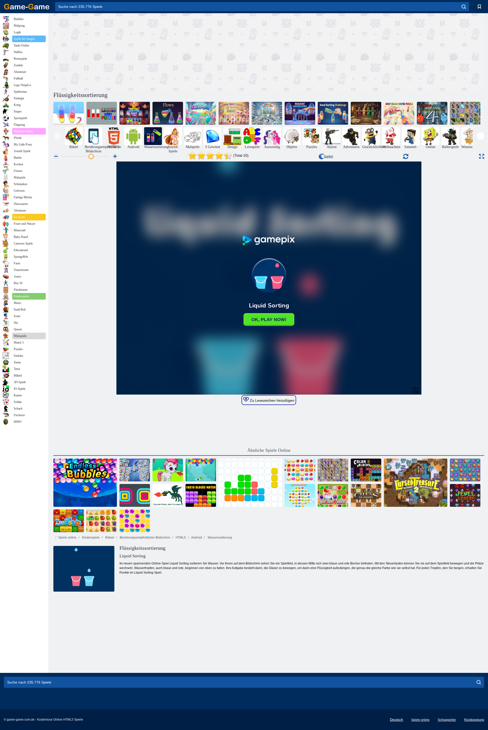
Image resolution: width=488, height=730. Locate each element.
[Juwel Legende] (465, 495)
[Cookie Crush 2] (300, 470)
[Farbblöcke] (366, 470)
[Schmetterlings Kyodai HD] (333, 470)
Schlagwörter (447, 720)
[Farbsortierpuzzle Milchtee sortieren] (234, 113)
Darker (328, 156)
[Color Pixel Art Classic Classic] (167, 495)
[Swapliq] (201, 113)
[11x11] (250, 483)
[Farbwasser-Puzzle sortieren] (399, 113)
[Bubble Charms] (201, 470)
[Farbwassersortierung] (267, 113)
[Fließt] (167, 113)
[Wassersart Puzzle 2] (68, 113)
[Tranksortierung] (366, 113)
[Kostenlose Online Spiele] (27, 6)
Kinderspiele (90, 537)
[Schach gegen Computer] (366, 495)
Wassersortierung (219, 537)
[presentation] (57, 136)
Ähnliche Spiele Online (269, 450)
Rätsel (109, 537)
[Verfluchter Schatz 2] (415, 483)
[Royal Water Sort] (134, 113)
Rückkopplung (474, 720)
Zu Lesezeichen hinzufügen (271, 400)
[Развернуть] (481, 156)
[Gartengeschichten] (333, 495)
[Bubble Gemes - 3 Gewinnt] (167, 470)
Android (196, 537)
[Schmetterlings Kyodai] (465, 113)
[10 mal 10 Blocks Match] (201, 495)
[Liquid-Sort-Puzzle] (101, 113)
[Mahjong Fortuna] (134, 470)
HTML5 (180, 537)
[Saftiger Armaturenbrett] (101, 520)
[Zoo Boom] (68, 520)
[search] (463, 6)
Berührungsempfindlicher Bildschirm (144, 537)
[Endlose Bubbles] (85, 483)
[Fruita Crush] (465, 470)
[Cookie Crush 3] (300, 495)
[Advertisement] (161, 51)
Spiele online (67, 537)
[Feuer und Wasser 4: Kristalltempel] (432, 113)
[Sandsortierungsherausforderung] (333, 113)
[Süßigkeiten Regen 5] (134, 520)
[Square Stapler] (134, 495)
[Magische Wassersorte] (300, 113)
